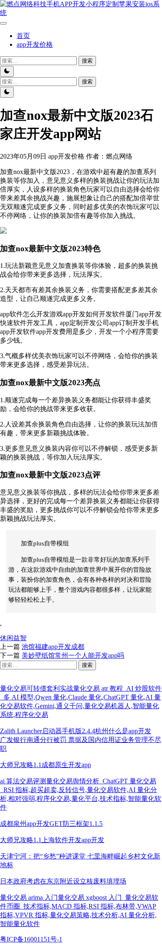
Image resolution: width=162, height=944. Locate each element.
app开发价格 (35, 44)
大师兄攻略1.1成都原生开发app (45, 764)
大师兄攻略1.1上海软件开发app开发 (52, 839)
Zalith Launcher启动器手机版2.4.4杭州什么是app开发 (75, 731)
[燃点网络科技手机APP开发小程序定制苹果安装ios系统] (81, 12)
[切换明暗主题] (7, 71)
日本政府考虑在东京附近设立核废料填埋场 (63, 881)
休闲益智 (13, 637)
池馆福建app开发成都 (53, 646)
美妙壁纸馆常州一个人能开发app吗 (73, 655)
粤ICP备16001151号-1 (31, 939)
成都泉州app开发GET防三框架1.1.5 (51, 823)
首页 (23, 35)
